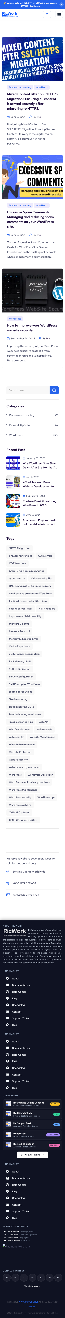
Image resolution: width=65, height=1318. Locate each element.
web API (44, 721)
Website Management (22, 744)
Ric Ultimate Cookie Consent (28, 1102)
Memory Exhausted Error (23, 638)
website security (18, 759)
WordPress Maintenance (23, 789)
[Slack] (50, 1278)
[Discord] (58, 1278)
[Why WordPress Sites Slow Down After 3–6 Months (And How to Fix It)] (13, 462)
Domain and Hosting (20, 87)
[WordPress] (7, 1278)
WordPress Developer (40, 774)
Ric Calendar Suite (23, 1113)
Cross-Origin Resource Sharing (26, 570)
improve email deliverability (25, 616)
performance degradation (24, 653)
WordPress (42, 87)
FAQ (14, 998)
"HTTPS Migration (19, 548)
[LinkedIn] (15, 1278)
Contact (16, 1011)
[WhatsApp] (41, 1278)
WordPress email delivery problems (29, 782)
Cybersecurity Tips (42, 578)
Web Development (20, 729)
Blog (14, 1024)
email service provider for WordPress (30, 593)
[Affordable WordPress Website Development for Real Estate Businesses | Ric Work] (13, 481)
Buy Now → (35, 6)
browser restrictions (20, 555)
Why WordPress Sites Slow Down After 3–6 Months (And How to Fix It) (41, 467)
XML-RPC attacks (19, 812)
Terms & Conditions (36, 1313)
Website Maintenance (42, 737)
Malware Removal (19, 631)
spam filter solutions (20, 691)
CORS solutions (17, 563)
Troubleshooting (18, 699)
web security (16, 737)
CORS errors (45, 555)
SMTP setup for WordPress (24, 684)
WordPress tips (46, 797)
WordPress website (20, 804)
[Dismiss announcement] (61, 4)
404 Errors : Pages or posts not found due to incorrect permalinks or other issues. (39, 524)
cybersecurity (17, 578)
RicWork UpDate (19, 425)
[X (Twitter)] (24, 1278)
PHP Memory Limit (20, 661)
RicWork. (32, 1306)
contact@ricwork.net (26, 895)
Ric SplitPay (19, 1133)
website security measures (24, 767)
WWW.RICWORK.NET (28, 1301)
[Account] (47, 14)
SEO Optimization (19, 669)
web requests (44, 729)
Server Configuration (21, 676)
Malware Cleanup (19, 623)
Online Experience (19, 646)
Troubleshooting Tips (21, 721)
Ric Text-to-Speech (23, 1143)
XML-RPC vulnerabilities (23, 820)
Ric (39, 116)
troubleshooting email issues (25, 714)
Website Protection (20, 752)
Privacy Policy (20, 1313)
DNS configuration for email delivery (30, 586)
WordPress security (20, 797)
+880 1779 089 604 (24, 883)
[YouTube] (33, 1278)
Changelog (18, 1004)
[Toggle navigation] (59, 14)
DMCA (9, 1313)
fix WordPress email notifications (28, 601)
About (15, 978)
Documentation (21, 985)
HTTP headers (47, 608)
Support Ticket (21, 1018)
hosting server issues (20, 608)
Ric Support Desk (22, 1123)
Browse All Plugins (30, 1154)
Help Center (19, 991)
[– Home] (10, 14)
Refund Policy (52, 1313)
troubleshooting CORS (21, 706)
